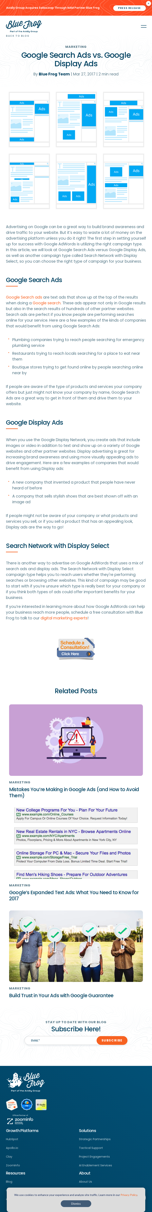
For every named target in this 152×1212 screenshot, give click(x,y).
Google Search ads (24, 297)
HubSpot (12, 1139)
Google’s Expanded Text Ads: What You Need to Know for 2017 (74, 895)
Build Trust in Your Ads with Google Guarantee (61, 995)
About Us (85, 1182)
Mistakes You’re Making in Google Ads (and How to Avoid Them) (74, 792)
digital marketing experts (64, 618)
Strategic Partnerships (95, 1139)
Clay (9, 1157)
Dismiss (76, 1203)
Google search (47, 303)
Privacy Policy (129, 1195)
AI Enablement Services (95, 1165)
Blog (9, 1182)
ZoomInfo (13, 1165)
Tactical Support (91, 1148)
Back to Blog (17, 36)
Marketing (76, 46)
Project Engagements (94, 1157)
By (51, 74)
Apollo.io (12, 1148)
